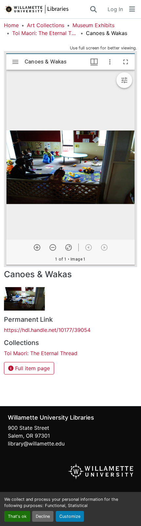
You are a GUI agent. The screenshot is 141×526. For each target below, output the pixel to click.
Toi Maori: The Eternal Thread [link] (45, 33)
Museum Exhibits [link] (93, 25)
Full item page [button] (31, 368)
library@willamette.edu (36, 443)
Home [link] (11, 25)
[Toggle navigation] (132, 9)
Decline (43, 516)
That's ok (17, 516)
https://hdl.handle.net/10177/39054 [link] (47, 330)
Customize (69, 516)
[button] (46, 9)
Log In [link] (115, 9)
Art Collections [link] (45, 25)
